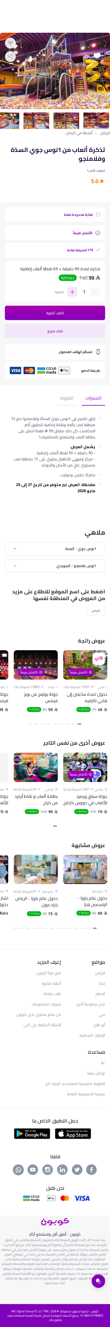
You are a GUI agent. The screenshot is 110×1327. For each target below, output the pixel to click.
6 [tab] (64, 928)
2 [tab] (88, 928)
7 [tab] (58, 928)
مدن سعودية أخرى (90, 1004)
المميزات (93, 398)
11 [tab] (33, 928)
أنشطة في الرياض (79, 133)
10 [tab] (40, 928)
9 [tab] (46, 928)
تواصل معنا (96, 1073)
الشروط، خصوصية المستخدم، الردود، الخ (75, 1083)
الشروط (67, 398)
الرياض (105, 133)
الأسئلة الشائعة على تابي (42, 1024)
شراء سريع (55, 330)
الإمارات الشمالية (92, 1035)
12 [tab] (27, 928)
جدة (102, 983)
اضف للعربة (55, 312)
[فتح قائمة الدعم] (98, 1281)
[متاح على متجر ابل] (73, 1132)
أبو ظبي (99, 1024)
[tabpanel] (55, 71)
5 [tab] (70, 928)
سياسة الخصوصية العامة (86, 1093)
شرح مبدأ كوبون (48, 972)
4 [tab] (76, 928)
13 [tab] (21, 928)
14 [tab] (15, 928)
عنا (103, 1062)
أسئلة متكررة (51, 983)
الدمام (100, 993)
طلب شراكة (52, 993)
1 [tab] (95, 928)
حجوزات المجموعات (46, 1004)
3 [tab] (82, 928)
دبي (102, 1014)
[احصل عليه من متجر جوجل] (32, 1132)
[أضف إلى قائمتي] (10, 43)
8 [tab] (52, 928)
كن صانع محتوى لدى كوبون (38, 1014)
